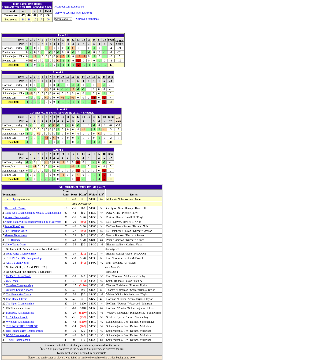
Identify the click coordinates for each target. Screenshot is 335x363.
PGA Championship (17, 317)
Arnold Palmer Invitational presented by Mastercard (32, 221)
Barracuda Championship (20, 312)
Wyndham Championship (20, 321)
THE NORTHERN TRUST (22, 326)
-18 (23, 19)
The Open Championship (20, 303)
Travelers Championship (19, 285)
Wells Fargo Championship (21, 253)
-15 (34, 19)
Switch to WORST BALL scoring (73, 12)
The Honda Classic (15, 208)
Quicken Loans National (19, 289)
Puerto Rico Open (14, 226)
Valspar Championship (17, 217)
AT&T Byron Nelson (17, 262)
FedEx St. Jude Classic (18, 276)
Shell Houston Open (16, 230)
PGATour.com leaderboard (69, 6)
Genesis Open (10, 199)
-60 (48, 19)
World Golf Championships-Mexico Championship (33, 212)
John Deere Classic (16, 298)
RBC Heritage (12, 239)
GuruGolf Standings (87, 18)
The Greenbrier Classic (18, 294)
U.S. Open (12, 280)
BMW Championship (18, 335)
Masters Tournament (16, 235)
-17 (40, 19)
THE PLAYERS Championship (24, 258)
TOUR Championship (18, 339)
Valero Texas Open (15, 244)
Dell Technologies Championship (24, 330)
